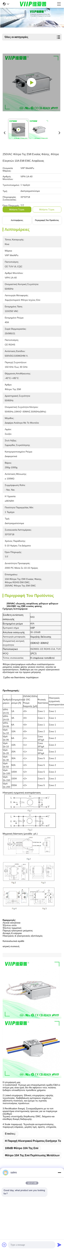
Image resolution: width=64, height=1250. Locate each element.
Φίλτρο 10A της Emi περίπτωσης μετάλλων (32, 1155)
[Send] (59, 1244)
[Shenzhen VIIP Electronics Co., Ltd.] (33, 3)
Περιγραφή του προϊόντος (47, 220)
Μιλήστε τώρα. (17, 209)
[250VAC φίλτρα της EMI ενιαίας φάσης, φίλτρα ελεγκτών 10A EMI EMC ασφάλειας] (31, 82)
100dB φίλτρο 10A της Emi (21, 1148)
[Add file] (4, 1244)
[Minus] (59, 1172)
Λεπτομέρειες (17, 220)
